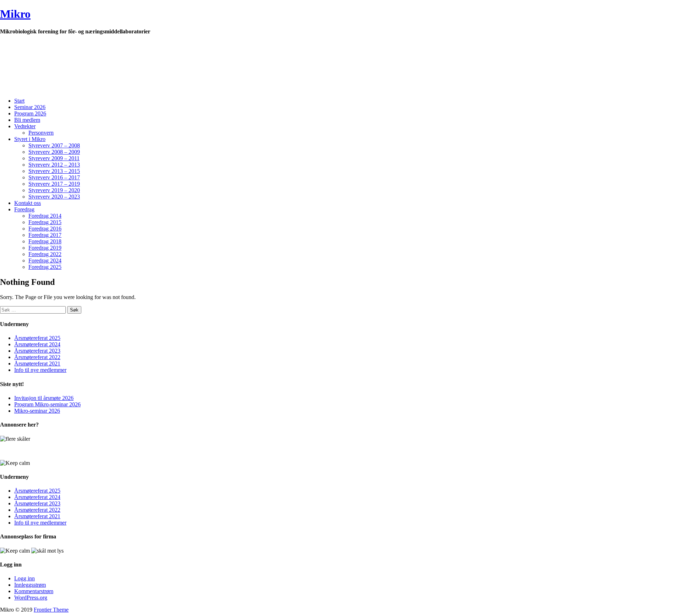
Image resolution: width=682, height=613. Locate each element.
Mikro (15, 13)
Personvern (41, 133)
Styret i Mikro (29, 139)
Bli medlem (27, 120)
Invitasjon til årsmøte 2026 (44, 398)
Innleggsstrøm (30, 585)
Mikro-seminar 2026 (37, 411)
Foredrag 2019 (44, 248)
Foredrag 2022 (44, 254)
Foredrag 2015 (44, 222)
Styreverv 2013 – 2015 (54, 171)
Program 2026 (30, 113)
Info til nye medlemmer (40, 370)
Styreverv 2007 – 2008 (54, 145)
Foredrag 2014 (44, 216)
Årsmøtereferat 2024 (37, 344)
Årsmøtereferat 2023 (37, 351)
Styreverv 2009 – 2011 (54, 158)
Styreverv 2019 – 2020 (54, 190)
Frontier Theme (51, 610)
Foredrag (24, 209)
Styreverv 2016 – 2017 (54, 177)
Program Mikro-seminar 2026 (47, 404)
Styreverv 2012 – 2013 (54, 165)
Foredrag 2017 (44, 235)
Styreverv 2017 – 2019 (54, 184)
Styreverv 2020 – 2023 (54, 197)
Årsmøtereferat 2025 (37, 338)
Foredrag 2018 (44, 241)
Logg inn (24, 578)
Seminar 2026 (29, 107)
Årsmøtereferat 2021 (37, 363)
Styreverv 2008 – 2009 (54, 152)
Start (19, 101)
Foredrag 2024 (44, 260)
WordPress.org (30, 598)
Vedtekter (25, 126)
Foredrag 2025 (44, 267)
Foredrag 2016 (44, 229)
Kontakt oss (27, 203)
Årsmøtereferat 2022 (37, 357)
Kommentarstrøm (33, 591)
